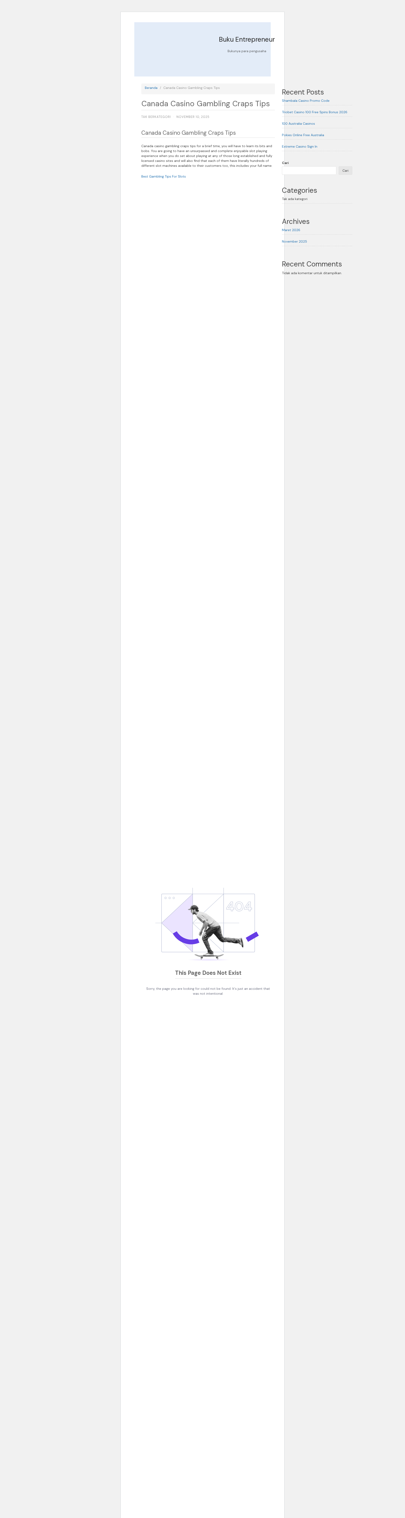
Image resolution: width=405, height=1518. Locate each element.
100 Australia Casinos (298, 123)
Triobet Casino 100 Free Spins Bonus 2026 (314, 112)
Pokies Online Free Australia (303, 135)
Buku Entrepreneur (247, 39)
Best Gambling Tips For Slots (163, 176)
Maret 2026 (291, 230)
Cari (285, 163)
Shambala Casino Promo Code (306, 100)
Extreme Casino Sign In (299, 146)
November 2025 (294, 241)
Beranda (151, 88)
